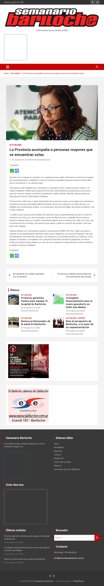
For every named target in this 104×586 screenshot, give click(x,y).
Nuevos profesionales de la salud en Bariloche (35, 323)
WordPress (79, 581)
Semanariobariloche (41, 160)
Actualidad (15, 145)
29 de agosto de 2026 (30, 308)
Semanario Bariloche (44, 581)
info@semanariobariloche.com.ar (69, 558)
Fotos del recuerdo (62, 462)
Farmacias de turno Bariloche (67, 469)
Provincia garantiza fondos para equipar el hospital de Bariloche (34, 301)
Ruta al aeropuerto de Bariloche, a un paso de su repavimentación (79, 324)
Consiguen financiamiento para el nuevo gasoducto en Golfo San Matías (79, 302)
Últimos (15, 290)
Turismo (81, 318)
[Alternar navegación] (7, 67)
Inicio (56, 444)
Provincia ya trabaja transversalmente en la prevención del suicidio (74, 275)
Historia (57, 465)
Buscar (97, 538)
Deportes (58, 451)
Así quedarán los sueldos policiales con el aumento (28, 275)
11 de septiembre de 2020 (20, 160)
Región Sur (59, 458)
